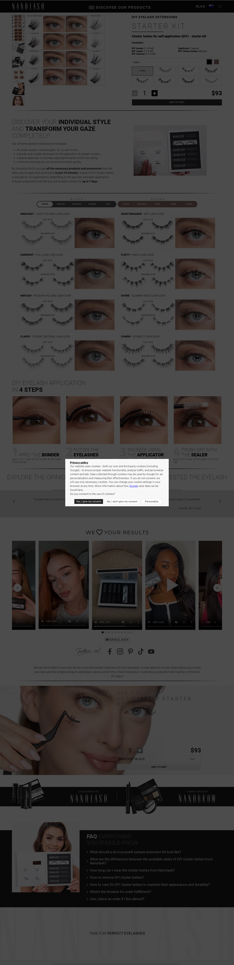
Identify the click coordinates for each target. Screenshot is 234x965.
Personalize (151, 501)
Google (133, 486)
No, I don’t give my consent (122, 501)
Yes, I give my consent (88, 501)
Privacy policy (79, 462)
